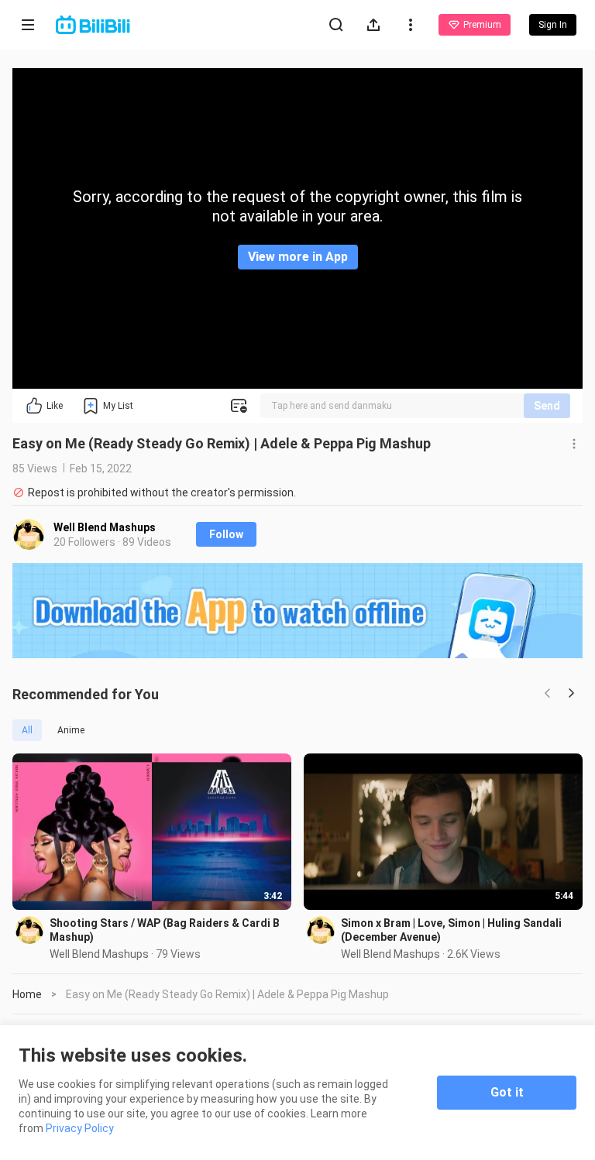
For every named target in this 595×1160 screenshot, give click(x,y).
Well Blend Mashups (104, 527)
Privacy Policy (80, 1128)
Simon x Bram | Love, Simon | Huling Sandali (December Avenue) (451, 930)
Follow (226, 534)
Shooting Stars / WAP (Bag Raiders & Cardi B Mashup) (165, 930)
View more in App (298, 256)
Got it (507, 1092)
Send (547, 406)
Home (27, 994)
